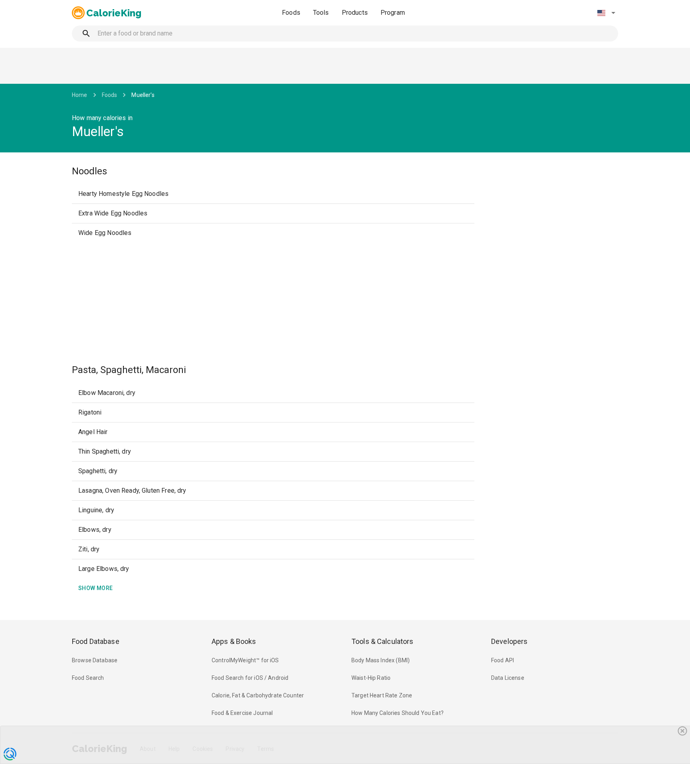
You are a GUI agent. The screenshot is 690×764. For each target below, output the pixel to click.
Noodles (89, 171)
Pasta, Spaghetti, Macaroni (129, 369)
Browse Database (94, 660)
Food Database (95, 641)
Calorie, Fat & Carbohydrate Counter (258, 695)
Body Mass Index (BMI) (380, 660)
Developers (509, 641)
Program (393, 12)
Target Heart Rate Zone (381, 695)
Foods (291, 12)
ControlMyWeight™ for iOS (245, 660)
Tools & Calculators (382, 641)
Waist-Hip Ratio (371, 678)
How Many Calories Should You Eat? (397, 713)
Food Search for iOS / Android (250, 678)
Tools (321, 12)
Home (79, 95)
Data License (507, 678)
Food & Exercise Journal (242, 713)
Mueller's (142, 95)
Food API (502, 660)
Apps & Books (234, 641)
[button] (606, 12)
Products (355, 12)
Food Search (88, 678)
